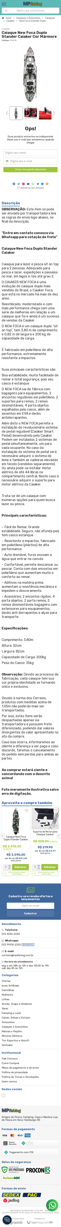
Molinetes (7, 994)
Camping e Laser (11, 1013)
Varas (5, 1008)
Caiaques (50, 18)
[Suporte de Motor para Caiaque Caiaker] (45, 842)
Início (8, 18)
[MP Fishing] (33, 4)
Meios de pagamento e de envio (20, 1067)
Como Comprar (10, 1063)
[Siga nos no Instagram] (3, 1095)
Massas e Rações (12, 1031)
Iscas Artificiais (10, 985)
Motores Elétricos (12, 1035)
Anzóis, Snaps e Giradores (17, 1003)
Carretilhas (8, 990)
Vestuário (7, 1045)
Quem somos (9, 1081)
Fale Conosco (10, 1058)
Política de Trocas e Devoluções (20, 1076)
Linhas (5, 999)
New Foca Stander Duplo (32, 20)
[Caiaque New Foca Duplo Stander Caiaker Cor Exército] (16, 842)
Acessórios (8, 1022)
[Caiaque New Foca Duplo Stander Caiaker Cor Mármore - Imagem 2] (30, 113)
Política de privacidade (15, 1072)
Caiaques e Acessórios (28, 18)
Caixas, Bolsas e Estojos (16, 1017)
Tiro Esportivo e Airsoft (15, 1040)
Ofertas (6, 981)
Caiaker (10, 20)
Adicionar (20, 867)
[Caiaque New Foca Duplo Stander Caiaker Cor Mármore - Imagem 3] (45, 113)
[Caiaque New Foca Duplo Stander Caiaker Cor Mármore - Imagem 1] (16, 113)
